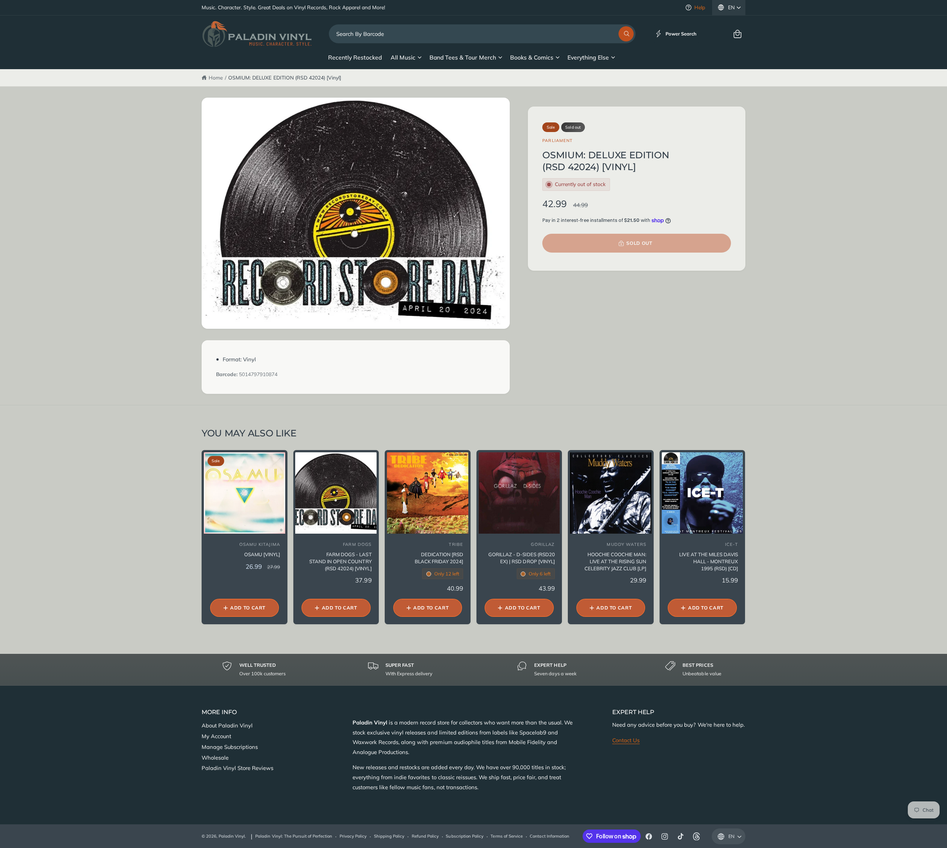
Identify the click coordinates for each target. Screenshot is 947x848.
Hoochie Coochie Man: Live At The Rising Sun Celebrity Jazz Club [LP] (615, 561)
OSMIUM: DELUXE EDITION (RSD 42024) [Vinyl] (284, 77)
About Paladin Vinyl (227, 725)
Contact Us (626, 740)
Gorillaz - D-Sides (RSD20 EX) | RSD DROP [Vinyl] (521, 557)
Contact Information (549, 836)
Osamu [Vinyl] (262, 554)
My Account (216, 736)
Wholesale (215, 757)
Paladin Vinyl (232, 836)
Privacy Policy (353, 836)
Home (216, 77)
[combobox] (482, 33)
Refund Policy (425, 836)
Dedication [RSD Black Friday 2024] (439, 557)
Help (699, 7)
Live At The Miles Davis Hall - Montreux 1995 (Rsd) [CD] (708, 561)
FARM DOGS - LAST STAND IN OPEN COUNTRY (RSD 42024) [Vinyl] (340, 561)
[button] (737, 33)
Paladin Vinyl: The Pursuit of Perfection (293, 836)
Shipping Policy (389, 836)
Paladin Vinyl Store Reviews (237, 767)
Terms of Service (506, 836)
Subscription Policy (464, 836)
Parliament (557, 140)
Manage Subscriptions (230, 746)
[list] (473, 669)
